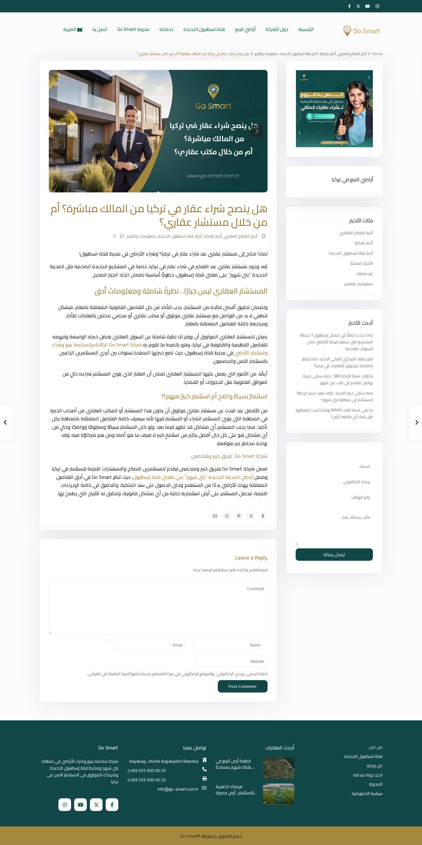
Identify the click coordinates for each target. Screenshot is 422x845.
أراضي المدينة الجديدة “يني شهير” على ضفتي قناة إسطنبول (193, 477)
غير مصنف (364, 273)
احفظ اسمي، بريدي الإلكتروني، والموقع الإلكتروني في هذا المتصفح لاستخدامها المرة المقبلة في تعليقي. (177, 673)
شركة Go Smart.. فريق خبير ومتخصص (229, 456)
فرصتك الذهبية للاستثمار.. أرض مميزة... (236, 790)
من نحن (375, 747)
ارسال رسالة (334, 555)
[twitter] (358, 6)
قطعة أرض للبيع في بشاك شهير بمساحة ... (235, 764)
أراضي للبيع (245, 29)
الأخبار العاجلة (361, 263)
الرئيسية (306, 29)
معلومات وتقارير (266, 53)
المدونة (375, 784)
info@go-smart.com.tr (178, 789)
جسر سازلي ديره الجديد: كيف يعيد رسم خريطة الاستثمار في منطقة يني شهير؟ (335, 396)
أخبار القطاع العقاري (352, 53)
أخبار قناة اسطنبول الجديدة (299, 53)
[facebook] (349, 6)
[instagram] (377, 6)
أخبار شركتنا (328, 53)
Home (377, 53)
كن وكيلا (374, 765)
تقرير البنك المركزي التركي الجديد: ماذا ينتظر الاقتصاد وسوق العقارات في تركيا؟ (337, 362)
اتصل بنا (99, 29)
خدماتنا (166, 29)
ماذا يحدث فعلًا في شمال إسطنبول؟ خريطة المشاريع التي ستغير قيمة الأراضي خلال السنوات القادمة (336, 341)
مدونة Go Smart (133, 29)
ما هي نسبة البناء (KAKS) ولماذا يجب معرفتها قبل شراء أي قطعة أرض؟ (334, 413)
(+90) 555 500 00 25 (147, 770)
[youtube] (368, 6)
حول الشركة (277, 29)
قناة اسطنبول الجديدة (204, 29)
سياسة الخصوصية (367, 793)
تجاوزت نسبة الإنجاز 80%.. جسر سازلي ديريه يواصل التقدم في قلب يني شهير (338, 379)
